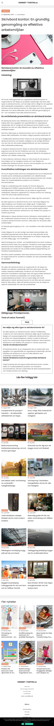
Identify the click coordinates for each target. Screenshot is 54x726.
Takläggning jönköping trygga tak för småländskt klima (40, 551)
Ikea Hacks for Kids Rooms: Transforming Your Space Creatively (44, 635)
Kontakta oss (27, 717)
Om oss (27, 712)
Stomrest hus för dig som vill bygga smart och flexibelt (39, 446)
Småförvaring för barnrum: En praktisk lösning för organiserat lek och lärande (27, 635)
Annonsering (27, 709)
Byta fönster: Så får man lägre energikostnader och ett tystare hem (40, 585)
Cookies (27, 714)
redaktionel (6, 11)
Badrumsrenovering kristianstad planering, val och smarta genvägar (13, 448)
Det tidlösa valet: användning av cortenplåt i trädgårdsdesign (13, 483)
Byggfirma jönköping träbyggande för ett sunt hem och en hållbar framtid (13, 585)
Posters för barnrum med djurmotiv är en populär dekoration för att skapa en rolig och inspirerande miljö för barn (9, 671)
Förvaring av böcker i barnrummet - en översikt (8, 635)
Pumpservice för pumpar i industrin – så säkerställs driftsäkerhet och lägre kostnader (12, 413)
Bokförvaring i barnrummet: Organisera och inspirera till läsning (27, 671)
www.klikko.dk (28, 696)
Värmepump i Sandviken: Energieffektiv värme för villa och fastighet (39, 483)
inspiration (5, 405)
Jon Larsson (21, 14)
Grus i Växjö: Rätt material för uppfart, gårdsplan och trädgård (40, 413)
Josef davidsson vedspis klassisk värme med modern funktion (13, 518)
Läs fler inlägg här (27, 377)
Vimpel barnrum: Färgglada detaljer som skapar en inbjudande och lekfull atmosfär (44, 671)
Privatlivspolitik (29, 724)
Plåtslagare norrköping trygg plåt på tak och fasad (13, 551)
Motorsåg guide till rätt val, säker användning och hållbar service (40, 518)
